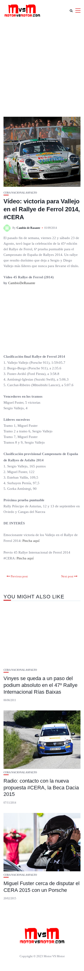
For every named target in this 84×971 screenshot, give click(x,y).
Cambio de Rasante (28, 228)
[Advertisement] (42, 65)
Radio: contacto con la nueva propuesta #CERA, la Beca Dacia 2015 (41, 787)
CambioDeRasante (21, 283)
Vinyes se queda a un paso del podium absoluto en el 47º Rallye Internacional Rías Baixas (40, 685)
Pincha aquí (30, 541)
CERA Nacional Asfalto (20, 192)
